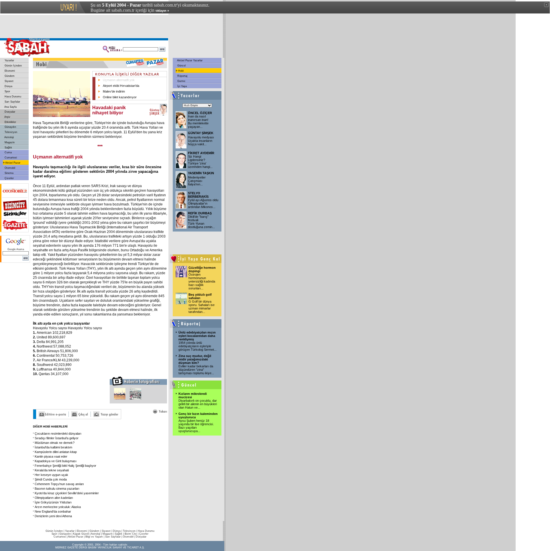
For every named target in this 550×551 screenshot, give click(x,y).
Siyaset (8, 81)
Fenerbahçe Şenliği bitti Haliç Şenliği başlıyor (65, 465)
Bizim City (131, 533)
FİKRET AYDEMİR (201, 153)
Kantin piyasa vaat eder (51, 456)
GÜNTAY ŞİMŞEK (200, 133)
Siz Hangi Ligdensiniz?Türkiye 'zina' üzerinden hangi (200, 161)
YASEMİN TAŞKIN (201, 173)
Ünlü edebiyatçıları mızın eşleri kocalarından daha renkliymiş (197, 336)
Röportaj (181, 75)
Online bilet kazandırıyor (120, 97)
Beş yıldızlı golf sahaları (200, 296)
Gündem (9, 75)
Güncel (181, 65)
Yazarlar (9, 60)
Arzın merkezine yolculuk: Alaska (58, 507)
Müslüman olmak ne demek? (54, 442)
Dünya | (118, 531)
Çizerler (9, 178)
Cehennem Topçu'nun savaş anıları (59, 484)
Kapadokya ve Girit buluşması (55, 461)
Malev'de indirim (114, 91)
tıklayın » (162, 10)
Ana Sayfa (10, 106)
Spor (7, 91)
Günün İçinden (13, 65)
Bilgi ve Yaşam (94, 536)
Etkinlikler (10, 122)
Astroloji (9, 137)
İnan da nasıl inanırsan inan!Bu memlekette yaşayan (198, 121)
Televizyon (10, 132)
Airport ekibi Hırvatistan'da (121, 85)
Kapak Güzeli (81, 533)
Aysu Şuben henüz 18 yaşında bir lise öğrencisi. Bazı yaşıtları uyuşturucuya (196, 426)
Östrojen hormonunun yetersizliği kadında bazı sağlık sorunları (201, 281)
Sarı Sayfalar (12, 101)
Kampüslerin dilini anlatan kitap (56, 452)
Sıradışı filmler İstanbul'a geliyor (56, 438)
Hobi (180, 70)
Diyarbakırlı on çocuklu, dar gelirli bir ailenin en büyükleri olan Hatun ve (197, 404)
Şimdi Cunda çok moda (51, 479)
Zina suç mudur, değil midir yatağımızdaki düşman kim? (194, 359)
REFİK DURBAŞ (200, 213)
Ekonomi (9, 70)
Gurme (180, 81)
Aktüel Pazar (12, 162)
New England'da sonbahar (53, 511)
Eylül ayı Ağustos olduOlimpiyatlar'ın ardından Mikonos (203, 203)
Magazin (9, 142)
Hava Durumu (12, 96)
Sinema (8, 173)
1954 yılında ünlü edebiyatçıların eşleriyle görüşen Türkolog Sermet (197, 346)
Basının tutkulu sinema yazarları (57, 488)
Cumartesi (10, 157)
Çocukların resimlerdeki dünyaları (58, 433)
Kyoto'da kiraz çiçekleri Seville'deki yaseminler (67, 493)
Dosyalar (9, 111)
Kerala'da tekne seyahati (52, 470)
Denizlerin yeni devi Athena (53, 516)
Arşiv (7, 116)
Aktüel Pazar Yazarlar (189, 60)
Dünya (8, 86)
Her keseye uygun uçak (51, 475)
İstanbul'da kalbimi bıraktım (53, 447)
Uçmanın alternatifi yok (119, 80)
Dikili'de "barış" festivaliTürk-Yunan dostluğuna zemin (201, 222)
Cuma (8, 152)
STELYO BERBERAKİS (198, 194)
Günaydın (10, 127)
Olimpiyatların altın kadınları (54, 497)
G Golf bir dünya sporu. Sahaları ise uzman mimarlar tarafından (201, 306)
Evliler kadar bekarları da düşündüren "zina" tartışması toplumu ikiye (196, 369)
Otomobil (9, 167)
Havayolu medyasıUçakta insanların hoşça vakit (201, 141)
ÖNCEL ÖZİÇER (200, 113)
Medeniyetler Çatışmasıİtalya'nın (197, 181)
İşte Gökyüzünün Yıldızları (53, 502)
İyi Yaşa (181, 86)
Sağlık (8, 147)
